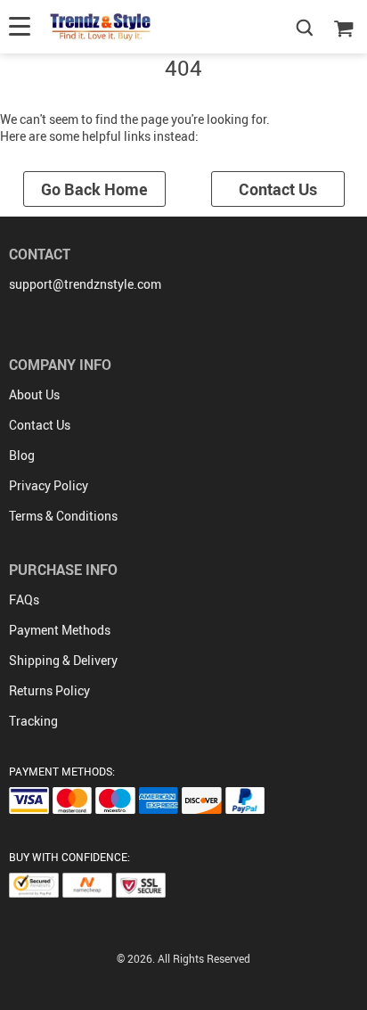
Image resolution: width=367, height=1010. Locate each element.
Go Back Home (94, 189)
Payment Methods (59, 629)
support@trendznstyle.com (85, 283)
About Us (34, 394)
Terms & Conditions (63, 515)
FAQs (24, 599)
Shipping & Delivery (63, 660)
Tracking (33, 720)
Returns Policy (49, 690)
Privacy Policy (48, 485)
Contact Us (278, 189)
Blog (22, 455)
